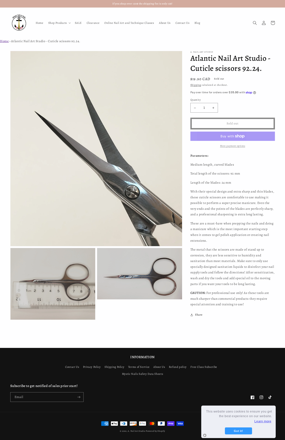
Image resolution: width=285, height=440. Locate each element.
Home (4, 41)
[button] (59, 23)
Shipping (195, 85)
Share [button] (199, 315)
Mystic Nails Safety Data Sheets (142, 374)
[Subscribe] (78, 397)
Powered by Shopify (155, 431)
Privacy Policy (92, 367)
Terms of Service (139, 367)
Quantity (195, 100)
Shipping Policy (114, 367)
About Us (159, 367)
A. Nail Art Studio (136, 431)
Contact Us (72, 367)
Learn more (262, 421)
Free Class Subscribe (203, 367)
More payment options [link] (232, 145)
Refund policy (178, 367)
